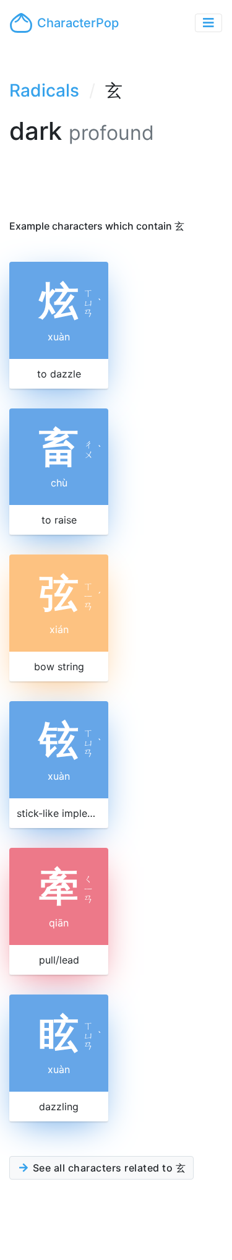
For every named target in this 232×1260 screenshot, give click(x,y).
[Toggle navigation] (208, 23)
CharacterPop (78, 22)
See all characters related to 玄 (108, 1168)
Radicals (44, 90)
